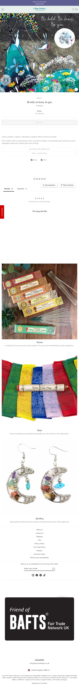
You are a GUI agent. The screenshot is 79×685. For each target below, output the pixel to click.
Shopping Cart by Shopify (39, 683)
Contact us (39, 533)
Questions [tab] (20, 189)
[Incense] (39, 301)
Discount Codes (39, 554)
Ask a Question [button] (50, 185)
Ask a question (39, 153)
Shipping (39, 536)
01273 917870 (39, 659)
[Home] (39, 389)
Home (39, 98)
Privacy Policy (39, 543)
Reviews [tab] (7, 189)
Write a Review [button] (68, 185)
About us (39, 530)
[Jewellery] (39, 478)
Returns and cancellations (39, 557)
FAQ (39, 540)
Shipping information (39, 149)
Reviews (39, 550)
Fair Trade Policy (39, 547)
